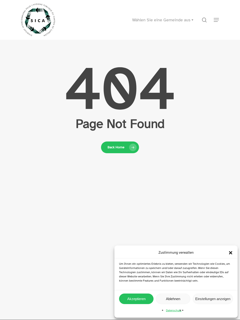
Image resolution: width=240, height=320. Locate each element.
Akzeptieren (136, 299)
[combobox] (162, 20)
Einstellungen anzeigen (212, 299)
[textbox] (162, 20)
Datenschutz (173, 310)
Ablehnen (173, 299)
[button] (230, 252)
